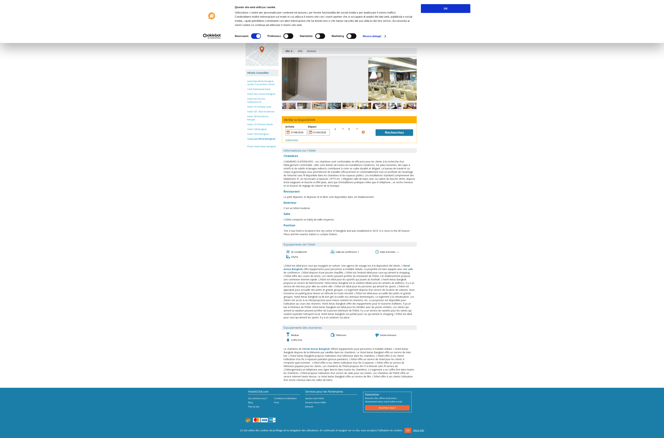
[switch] (288, 36)
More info (418, 430)
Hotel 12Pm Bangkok (258, 134)
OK (446, 8)
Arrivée (289, 126)
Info (300, 51)
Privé (276, 402)
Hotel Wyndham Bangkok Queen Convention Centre (261, 83)
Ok (408, 430)
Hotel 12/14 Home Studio (260, 124)
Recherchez (394, 132)
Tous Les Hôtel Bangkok (261, 138)
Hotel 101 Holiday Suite (259, 106)
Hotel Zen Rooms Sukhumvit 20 (256, 100)
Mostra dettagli (372, 36)
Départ (312, 126)
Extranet (309, 406)
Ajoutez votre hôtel (314, 398)
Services (311, 51)
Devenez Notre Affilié (315, 402)
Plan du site (253, 406)
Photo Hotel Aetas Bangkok (261, 146)
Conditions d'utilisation (285, 398)
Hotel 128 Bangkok (257, 129)
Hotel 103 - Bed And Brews (261, 111)
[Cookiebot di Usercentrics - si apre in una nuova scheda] (212, 36)
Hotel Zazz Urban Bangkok (261, 93)
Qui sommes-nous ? (258, 398)
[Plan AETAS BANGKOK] (262, 49)
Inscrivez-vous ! (387, 407)
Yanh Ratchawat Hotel (258, 89)
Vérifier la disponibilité (299, 120)
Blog (250, 402)
